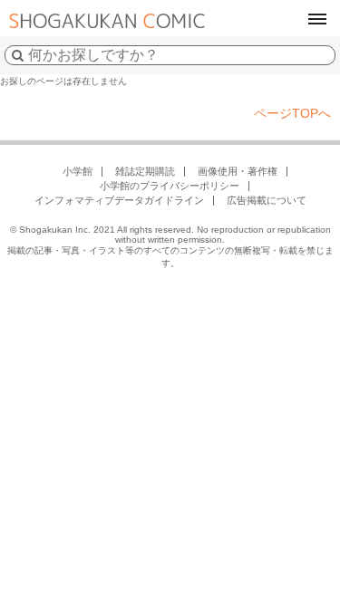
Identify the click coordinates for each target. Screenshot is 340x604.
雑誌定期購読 (145, 171)
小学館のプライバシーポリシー (169, 185)
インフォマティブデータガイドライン (119, 200)
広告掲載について (266, 200)
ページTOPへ (292, 113)
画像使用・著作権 (237, 171)
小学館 (77, 171)
